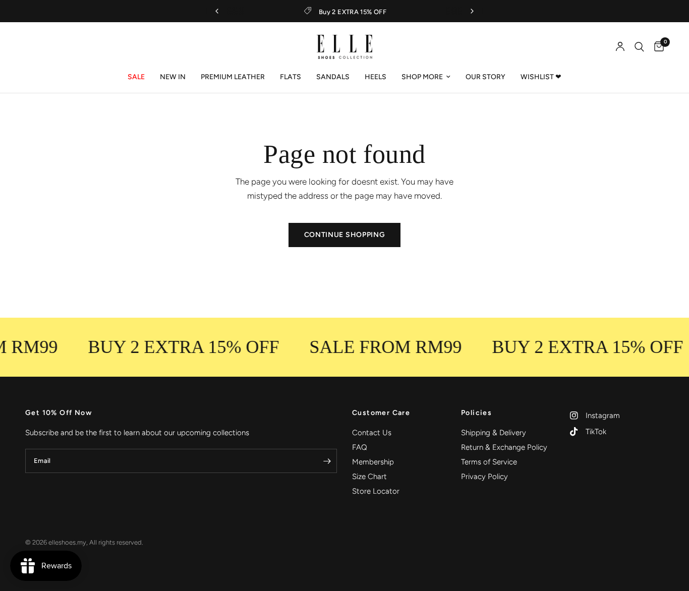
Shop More (422, 77)
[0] (656, 47)
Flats (290, 77)
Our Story (485, 77)
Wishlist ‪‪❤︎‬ (541, 77)
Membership (373, 461)
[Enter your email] (327, 461)
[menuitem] (136, 77)
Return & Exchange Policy (504, 447)
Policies (476, 413)
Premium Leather (233, 77)
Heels (375, 77)
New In (173, 77)
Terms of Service (489, 461)
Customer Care (381, 413)
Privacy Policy (484, 476)
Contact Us (371, 432)
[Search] (639, 47)
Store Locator (375, 491)
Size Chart (369, 476)
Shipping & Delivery (493, 432)
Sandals (333, 77)
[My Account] (620, 47)
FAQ (359, 447)
